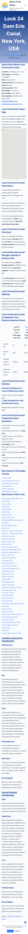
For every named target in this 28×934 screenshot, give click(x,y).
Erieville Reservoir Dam (10, 625)
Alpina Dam (6, 507)
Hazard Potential (8, 101)
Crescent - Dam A (8, 593)
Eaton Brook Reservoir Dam (11, 622)
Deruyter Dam (7, 478)
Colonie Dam (6, 579)
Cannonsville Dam (8, 563)
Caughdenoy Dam (8, 571)
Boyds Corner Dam (8, 542)
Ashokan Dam (6, 515)
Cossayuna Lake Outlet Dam (12, 587)
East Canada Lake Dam (10, 617)
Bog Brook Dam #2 (8, 539)
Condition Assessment (10, 104)
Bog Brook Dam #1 (8, 536)
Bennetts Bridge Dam (9, 525)
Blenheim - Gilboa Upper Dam (12, 533)
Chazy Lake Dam (8, 574)
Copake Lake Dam (8, 585)
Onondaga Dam (7, 486)
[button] (14, 426)
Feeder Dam (6, 628)
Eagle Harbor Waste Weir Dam (12, 614)
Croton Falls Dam (8, 598)
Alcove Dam (6, 501)
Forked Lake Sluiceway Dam (11, 633)
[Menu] (25, 5)
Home (4, 55)
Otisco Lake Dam (8, 489)
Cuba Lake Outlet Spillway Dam (13, 603)
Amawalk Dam (7, 509)
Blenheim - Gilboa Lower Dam (12, 531)
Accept (10, 931)
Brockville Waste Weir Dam (11, 552)
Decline (17, 931)
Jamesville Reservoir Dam (11, 481)
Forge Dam (5, 630)
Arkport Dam (6, 512)
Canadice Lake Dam (9, 558)
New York (15, 55)
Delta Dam (5, 606)
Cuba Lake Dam (7, 601)
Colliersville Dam (8, 577)
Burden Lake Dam (8, 555)
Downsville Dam (7, 612)
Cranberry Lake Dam (9, 590)
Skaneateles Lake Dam (10, 491)
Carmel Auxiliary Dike (9, 566)
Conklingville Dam (8, 582)
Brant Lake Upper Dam (10, 547)
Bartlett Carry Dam (8, 517)
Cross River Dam (7, 595)
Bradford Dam (7, 544)
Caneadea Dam (7, 560)
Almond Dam (6, 504)
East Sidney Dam (8, 620)
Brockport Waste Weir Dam (11, 550)
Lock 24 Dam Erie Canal (10, 483)
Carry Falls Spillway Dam (10, 568)
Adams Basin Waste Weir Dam (12, 499)
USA (9, 55)
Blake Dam (5, 528)
